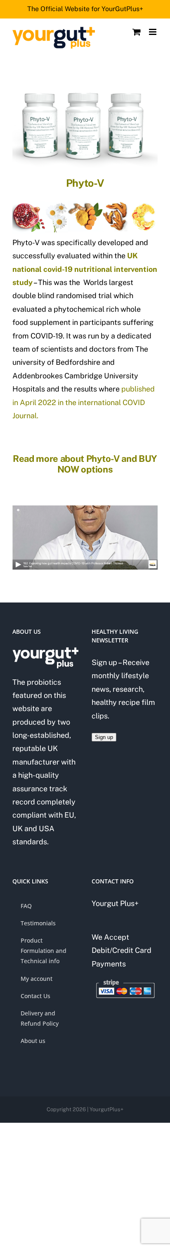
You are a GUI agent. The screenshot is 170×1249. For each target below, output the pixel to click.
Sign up (104, 737)
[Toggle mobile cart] (136, 32)
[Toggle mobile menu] (153, 32)
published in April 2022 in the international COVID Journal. (83, 402)
